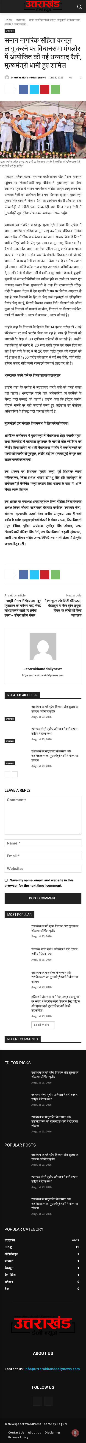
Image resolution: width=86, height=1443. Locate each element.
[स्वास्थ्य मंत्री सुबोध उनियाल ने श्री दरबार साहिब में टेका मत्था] (16, 735)
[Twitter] (34, 89)
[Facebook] (23, 89)
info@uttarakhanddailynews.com (52, 1369)
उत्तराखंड (20, 20)
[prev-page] (7, 774)
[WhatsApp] (55, 89)
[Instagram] (48, 1401)
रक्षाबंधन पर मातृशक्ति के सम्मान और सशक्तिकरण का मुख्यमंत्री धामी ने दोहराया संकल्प (54, 755)
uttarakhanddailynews (30, 77)
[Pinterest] (44, 89)
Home (9, 20)
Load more (42, 1025)
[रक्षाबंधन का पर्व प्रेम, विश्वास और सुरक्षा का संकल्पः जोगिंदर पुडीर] (16, 713)
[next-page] (15, 774)
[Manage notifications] (75, 1433)
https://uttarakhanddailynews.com (43, 675)
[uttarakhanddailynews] (8, 77)
